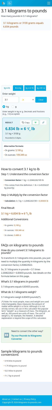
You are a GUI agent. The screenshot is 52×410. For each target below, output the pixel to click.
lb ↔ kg (18, 88)
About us (6, 399)
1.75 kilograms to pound (16, 365)
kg (7, 106)
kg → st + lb (29, 88)
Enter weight (9, 93)
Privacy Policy (30, 399)
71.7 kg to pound (12, 375)
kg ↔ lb (7, 88)
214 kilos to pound (13, 361)
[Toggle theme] (9, 3)
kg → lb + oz (41, 88)
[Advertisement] (26, 59)
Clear (41, 99)
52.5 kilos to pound (13, 370)
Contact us (17, 399)
